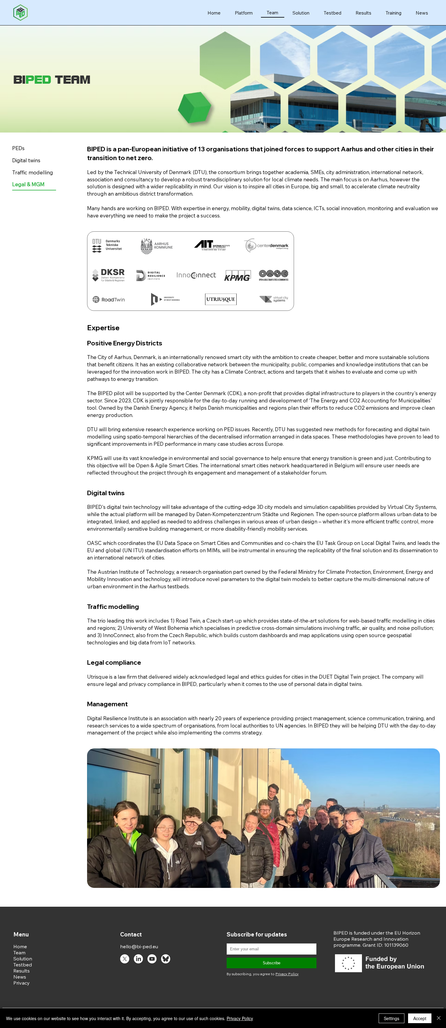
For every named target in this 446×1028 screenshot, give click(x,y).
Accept (419, 1018)
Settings (391, 1018)
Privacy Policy (240, 1018)
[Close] (438, 1018)
